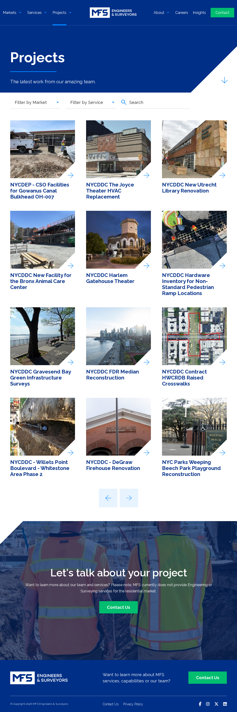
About (159, 12)
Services (34, 12)
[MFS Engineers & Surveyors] (113, 12)
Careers (181, 12)
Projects (59, 12)
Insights (199, 12)
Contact (222, 12)
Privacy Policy (133, 704)
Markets (9, 12)
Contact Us (118, 607)
